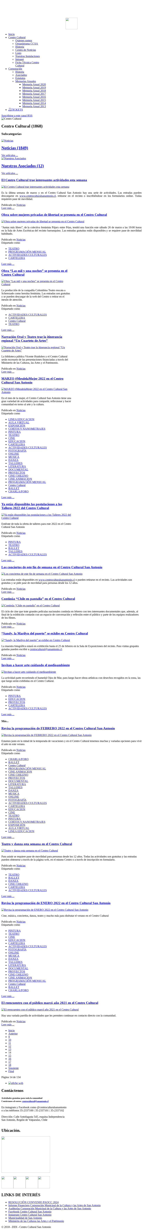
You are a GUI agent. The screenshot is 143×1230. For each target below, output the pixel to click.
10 (9, 1039)
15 (9, 1055)
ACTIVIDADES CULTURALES (27, 254)
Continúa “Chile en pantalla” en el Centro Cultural (38, 599)
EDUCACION (16, 441)
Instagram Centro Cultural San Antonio (29, 1214)
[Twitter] (19, 1187)
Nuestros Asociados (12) (22, 166)
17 (9, 1061)
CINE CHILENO (18, 475)
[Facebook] (7, 1187)
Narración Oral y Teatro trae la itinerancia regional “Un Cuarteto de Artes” (31, 338)
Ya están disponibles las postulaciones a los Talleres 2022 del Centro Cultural (31, 506)
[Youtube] (44, 1187)
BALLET (13, 488)
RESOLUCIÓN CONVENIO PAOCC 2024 (33, 1202)
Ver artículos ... (9, 155)
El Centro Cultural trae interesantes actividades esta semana (44, 180)
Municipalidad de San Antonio (25, 1217)
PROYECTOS (16, 472)
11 (9, 1043)
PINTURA (14, 431)
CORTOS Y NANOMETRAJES (26, 428)
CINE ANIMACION (20, 478)
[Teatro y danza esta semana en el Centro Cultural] (29, 850)
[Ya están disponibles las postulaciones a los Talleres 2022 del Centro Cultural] (36, 517)
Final (11, 1071)
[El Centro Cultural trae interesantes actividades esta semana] (35, 186)
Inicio (11, 1030)
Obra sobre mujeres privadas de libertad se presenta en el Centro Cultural (54, 214)
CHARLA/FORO (18, 491)
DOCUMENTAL (18, 469)
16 (9, 1058)
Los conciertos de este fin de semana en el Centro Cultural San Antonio (51, 567)
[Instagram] (32, 1187)
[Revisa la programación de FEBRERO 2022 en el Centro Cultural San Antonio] (46, 735)
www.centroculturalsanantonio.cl (38, 195)
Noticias (20, 204)
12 (9, 1046)
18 (9, 1064)
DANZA (13, 460)
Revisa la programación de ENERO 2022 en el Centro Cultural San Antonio (56, 903)
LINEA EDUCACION (21, 419)
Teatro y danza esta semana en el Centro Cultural (36, 844)
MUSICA (13, 456)
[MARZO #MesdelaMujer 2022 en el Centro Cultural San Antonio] (36, 392)
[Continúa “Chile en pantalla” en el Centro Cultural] (30, 605)
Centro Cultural (16, 320)
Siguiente (13, 1068)
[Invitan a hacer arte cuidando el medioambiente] (28, 671)
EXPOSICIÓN (16, 425)
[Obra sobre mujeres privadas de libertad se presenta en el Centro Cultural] (42, 221)
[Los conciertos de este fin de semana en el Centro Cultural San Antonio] (41, 573)
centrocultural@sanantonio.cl (46, 649)
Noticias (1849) (14, 148)
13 (9, 1049)
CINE (11, 438)
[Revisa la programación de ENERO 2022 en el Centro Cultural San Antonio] (44, 909)
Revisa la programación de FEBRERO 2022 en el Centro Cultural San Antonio (58, 728)
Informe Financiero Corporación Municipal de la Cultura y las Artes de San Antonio (54, 1205)
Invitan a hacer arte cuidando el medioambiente (35, 665)
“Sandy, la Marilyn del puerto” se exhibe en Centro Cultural (44, 633)
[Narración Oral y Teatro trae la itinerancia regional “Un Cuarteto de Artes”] (36, 350)
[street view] (25, 1171)
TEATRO (13, 248)
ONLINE (13, 453)
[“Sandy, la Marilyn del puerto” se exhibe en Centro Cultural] (35, 640)
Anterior (13, 1033)
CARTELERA (16, 258)
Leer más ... (7, 208)
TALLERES (15, 463)
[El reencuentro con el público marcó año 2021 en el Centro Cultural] (40, 1009)
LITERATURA (17, 466)
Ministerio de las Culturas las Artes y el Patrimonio (36, 1221)
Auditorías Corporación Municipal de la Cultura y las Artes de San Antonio (49, 1208)
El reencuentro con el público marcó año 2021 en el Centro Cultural (49, 1003)
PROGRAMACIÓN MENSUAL (27, 251)
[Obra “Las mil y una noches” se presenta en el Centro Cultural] (36, 284)
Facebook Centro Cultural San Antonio (29, 1211)
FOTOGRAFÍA (17, 450)
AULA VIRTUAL (18, 422)
